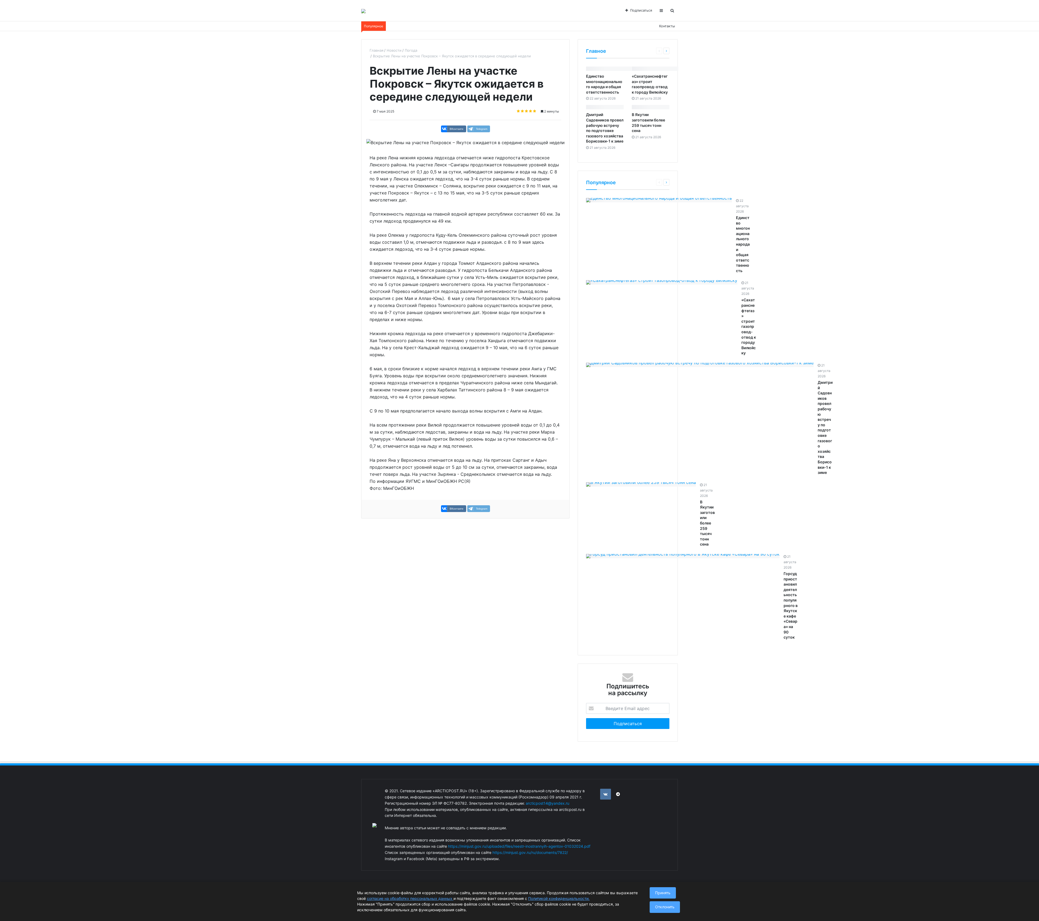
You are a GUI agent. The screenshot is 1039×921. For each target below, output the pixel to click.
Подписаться (641, 10)
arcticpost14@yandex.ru (547, 803)
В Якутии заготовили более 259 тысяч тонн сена (707, 523)
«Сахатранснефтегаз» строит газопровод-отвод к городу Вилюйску (748, 326)
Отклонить (665, 907)
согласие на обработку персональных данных (410, 898)
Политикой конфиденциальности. (559, 898)
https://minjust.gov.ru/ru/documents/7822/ (530, 852)
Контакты (667, 26)
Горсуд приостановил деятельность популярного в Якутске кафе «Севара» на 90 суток (791, 605)
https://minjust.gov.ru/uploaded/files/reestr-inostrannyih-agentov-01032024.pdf (519, 846)
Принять (662, 892)
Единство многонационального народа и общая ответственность (743, 244)
